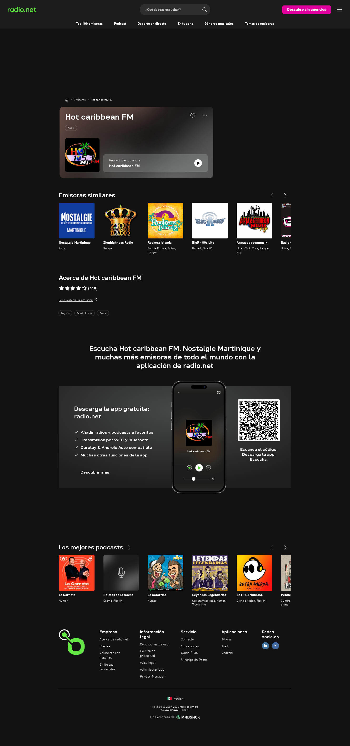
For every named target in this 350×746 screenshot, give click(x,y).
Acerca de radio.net (114, 639)
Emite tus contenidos (107, 667)
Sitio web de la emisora (76, 300)
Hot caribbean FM (124, 166)
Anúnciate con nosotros (110, 655)
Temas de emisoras (259, 23)
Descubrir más (94, 472)
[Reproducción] (198, 163)
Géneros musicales (219, 23)
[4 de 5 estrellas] (78, 288)
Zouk (71, 128)
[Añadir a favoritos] (192, 115)
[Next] (285, 193)
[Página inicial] (67, 100)
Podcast (120, 23)
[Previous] (271, 193)
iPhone (226, 639)
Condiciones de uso (154, 644)
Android (227, 653)
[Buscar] (204, 9)
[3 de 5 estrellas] (73, 288)
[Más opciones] (205, 116)
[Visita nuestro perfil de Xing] (275, 645)
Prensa (105, 646)
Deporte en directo (152, 23)
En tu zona (185, 23)
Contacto (187, 639)
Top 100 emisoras (89, 23)
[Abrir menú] (339, 9)
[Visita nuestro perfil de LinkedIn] (265, 645)
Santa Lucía (84, 313)
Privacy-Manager (152, 676)
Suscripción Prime (194, 660)
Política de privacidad (147, 653)
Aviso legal (147, 662)
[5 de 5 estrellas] (84, 288)
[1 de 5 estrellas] (61, 288)
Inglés (65, 313)
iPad (224, 646)
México (178, 699)
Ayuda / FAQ (189, 653)
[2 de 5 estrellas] (67, 288)
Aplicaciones (190, 646)
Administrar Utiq (152, 669)
